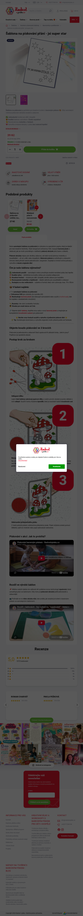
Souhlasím (57, 467)
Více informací (22, 460)
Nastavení (21, 467)
